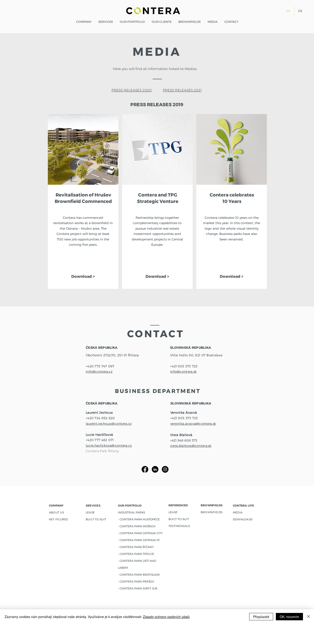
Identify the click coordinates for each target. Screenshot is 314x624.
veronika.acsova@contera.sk (193, 424)
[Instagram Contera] (165, 469)
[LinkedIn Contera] (155, 469)
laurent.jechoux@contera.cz (108, 424)
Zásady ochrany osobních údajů (166, 616)
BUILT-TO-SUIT (178, 519)
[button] (132, 22)
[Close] (308, 616)
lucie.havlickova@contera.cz (109, 445)
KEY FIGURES (58, 519)
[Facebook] (145, 469)
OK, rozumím (289, 616)
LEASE (172, 512)
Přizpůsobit (261, 616)
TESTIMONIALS (179, 526)
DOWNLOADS (242, 519)
